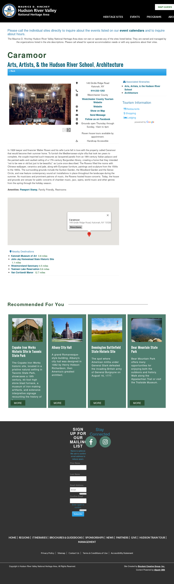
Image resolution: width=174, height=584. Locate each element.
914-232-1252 (98, 90)
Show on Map (97, 110)
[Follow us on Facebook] (91, 441)
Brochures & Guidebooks (66, 537)
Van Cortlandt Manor (22, 272)
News (110, 537)
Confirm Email (76, 496)
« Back (12, 71)
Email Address (76, 485)
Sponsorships (94, 537)
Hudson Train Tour (152, 537)
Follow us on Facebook (97, 119)
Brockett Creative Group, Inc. (151, 566)
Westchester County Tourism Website (97, 100)
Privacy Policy (47, 553)
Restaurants (132, 108)
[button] (89, 234)
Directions (75, 227)
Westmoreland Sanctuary (24, 265)
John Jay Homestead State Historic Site (32, 259)
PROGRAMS (154, 16)
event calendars (132, 30)
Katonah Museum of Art (24, 255)
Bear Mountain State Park (144, 349)
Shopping (131, 113)
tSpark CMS (159, 569)
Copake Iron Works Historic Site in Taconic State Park (26, 351)
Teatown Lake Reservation (25, 269)
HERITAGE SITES (113, 16)
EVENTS (135, 16)
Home (12, 537)
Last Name (75, 474)
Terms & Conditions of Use (95, 553)
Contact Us (74, 553)
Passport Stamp (28, 189)
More (18, 403)
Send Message (97, 115)
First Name (75, 463)
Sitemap (61, 553)
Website (97, 106)
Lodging (131, 117)
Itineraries (39, 537)
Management (87, 542)
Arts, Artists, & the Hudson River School (50, 64)
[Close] (107, 215)
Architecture (109, 64)
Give (134, 537)
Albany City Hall (62, 347)
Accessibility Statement (122, 553)
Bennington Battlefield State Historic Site (106, 349)
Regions (24, 537)
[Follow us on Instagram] (105, 441)
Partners (122, 537)
